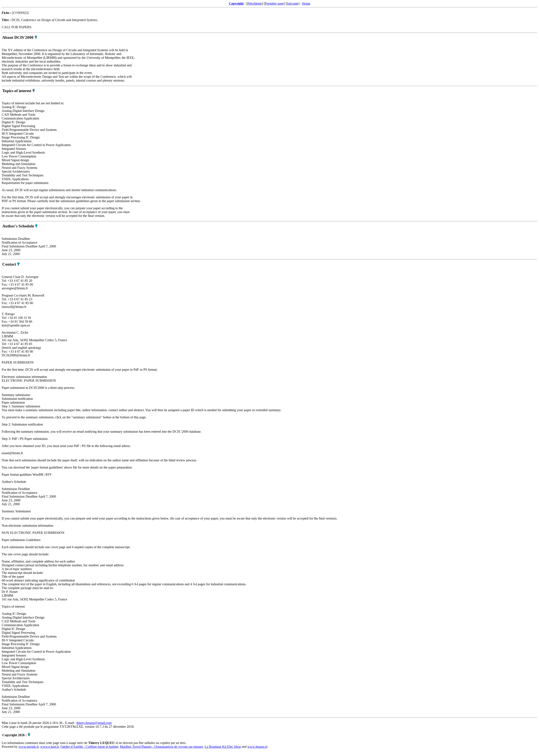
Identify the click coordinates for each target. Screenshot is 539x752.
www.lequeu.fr (257, 746)
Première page (274, 3)
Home (306, 3)
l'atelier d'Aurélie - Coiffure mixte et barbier (89, 746)
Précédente (254, 3)
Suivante (292, 3)
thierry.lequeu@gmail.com (94, 723)
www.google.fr (29, 746)
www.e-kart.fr (49, 746)
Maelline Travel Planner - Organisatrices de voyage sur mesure (161, 746)
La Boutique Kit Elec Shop (223, 746)
